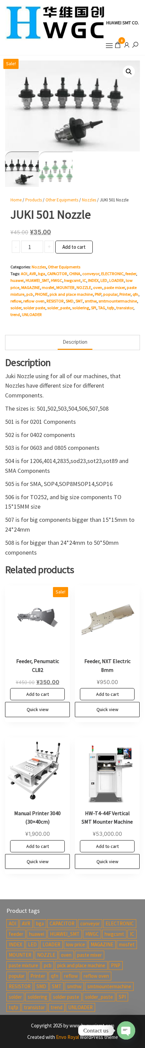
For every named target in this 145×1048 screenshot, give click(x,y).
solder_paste (58, 307)
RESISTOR (55, 300)
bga (41, 273)
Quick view (38, 709)
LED (103, 280)
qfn (135, 294)
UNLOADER (32, 314)
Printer (124, 294)
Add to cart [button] (37, 694)
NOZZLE (84, 287)
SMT (79, 300)
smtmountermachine (117, 300)
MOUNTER (65, 287)
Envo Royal (67, 1037)
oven (97, 287)
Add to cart (74, 247)
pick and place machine (71, 294)
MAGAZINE (30, 287)
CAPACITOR (57, 273)
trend (15, 314)
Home (16, 200)
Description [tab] (75, 342)
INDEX (93, 280)
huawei (17, 280)
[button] (109, 46)
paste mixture (23, 965)
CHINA (74, 273)
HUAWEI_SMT (37, 280)
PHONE (41, 294)
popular (110, 294)
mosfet (48, 287)
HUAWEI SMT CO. (122, 23)
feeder (130, 273)
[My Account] (126, 44)
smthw (90, 300)
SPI (93, 307)
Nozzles (89, 200)
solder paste (34, 307)
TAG (101, 307)
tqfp (110, 307)
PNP (98, 294)
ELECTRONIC (112, 273)
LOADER (116, 280)
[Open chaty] (126, 1030)
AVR (32, 273)
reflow (15, 300)
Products (33, 200)
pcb (29, 294)
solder (15, 307)
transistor (124, 307)
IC (84, 280)
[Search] (135, 44)
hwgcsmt (72, 280)
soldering (80, 307)
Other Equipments (62, 200)
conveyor (90, 273)
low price (75, 944)
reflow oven (34, 300)
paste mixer (114, 287)
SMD (70, 300)
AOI (24, 273)
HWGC (56, 280)
